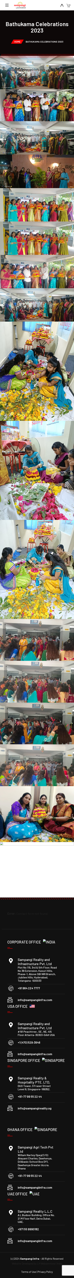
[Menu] (7, 5)
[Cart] (68, 6)
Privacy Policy (45, 1271)
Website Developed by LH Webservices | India (37, 1263)
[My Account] (62, 6)
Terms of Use (29, 1271)
